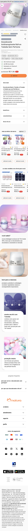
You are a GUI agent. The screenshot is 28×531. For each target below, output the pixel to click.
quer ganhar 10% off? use (7, 1)
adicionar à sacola (7, 161)
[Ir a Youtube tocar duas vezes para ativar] (6, 454)
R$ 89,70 (4, 190)
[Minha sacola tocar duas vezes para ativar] (25, 5)
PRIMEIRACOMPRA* (19, 1)
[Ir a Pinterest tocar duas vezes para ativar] (11, 454)
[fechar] (26, 2)
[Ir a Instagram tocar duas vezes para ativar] (11, 448)
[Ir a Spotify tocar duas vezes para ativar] (16, 454)
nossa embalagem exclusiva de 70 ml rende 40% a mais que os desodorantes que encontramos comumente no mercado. (14, 240)
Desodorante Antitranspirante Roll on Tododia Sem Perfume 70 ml (12, 51)
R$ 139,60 (4, 153)
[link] (7, 150)
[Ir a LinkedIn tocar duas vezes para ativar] (22, 454)
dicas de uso (6, 121)
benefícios (6, 110)
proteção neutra (10, 359)
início (2, 30)
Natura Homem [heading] (17, 184)
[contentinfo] (11, 147)
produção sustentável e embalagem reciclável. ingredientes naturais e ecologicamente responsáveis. (11, 285)
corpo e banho (8, 30)
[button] (25, 34)
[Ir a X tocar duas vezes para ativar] (16, 448)
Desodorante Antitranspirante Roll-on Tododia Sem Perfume (11, 44)
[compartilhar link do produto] (25, 38)
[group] (12, 1)
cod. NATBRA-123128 (5, 52)
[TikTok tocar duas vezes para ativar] (22, 448)
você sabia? (6, 236)
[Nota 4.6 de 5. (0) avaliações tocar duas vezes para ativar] (14, 33)
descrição (6, 82)
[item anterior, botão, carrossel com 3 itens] (4, 14)
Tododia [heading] (3, 147)
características (7, 116)
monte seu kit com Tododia (10, 316)
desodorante (15, 30)
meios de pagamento (14, 431)
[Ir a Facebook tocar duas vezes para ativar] (6, 448)
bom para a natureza (9, 280)
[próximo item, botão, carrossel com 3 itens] (24, 1)
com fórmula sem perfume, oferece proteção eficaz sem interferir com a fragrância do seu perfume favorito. (12, 363)
